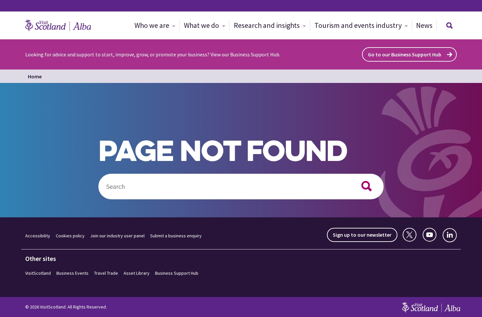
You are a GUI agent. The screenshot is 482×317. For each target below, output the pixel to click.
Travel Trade (106, 273)
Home (35, 76)
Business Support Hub (176, 273)
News (424, 25)
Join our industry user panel (117, 236)
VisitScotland (38, 273)
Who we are (152, 25)
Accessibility (37, 236)
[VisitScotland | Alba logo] (58, 25)
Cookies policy (70, 236)
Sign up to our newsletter (362, 234)
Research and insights (267, 25)
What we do (202, 25)
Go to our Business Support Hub (404, 54)
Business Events (72, 273)
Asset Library (137, 273)
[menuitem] (155, 25)
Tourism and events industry (358, 25)
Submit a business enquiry (176, 236)
